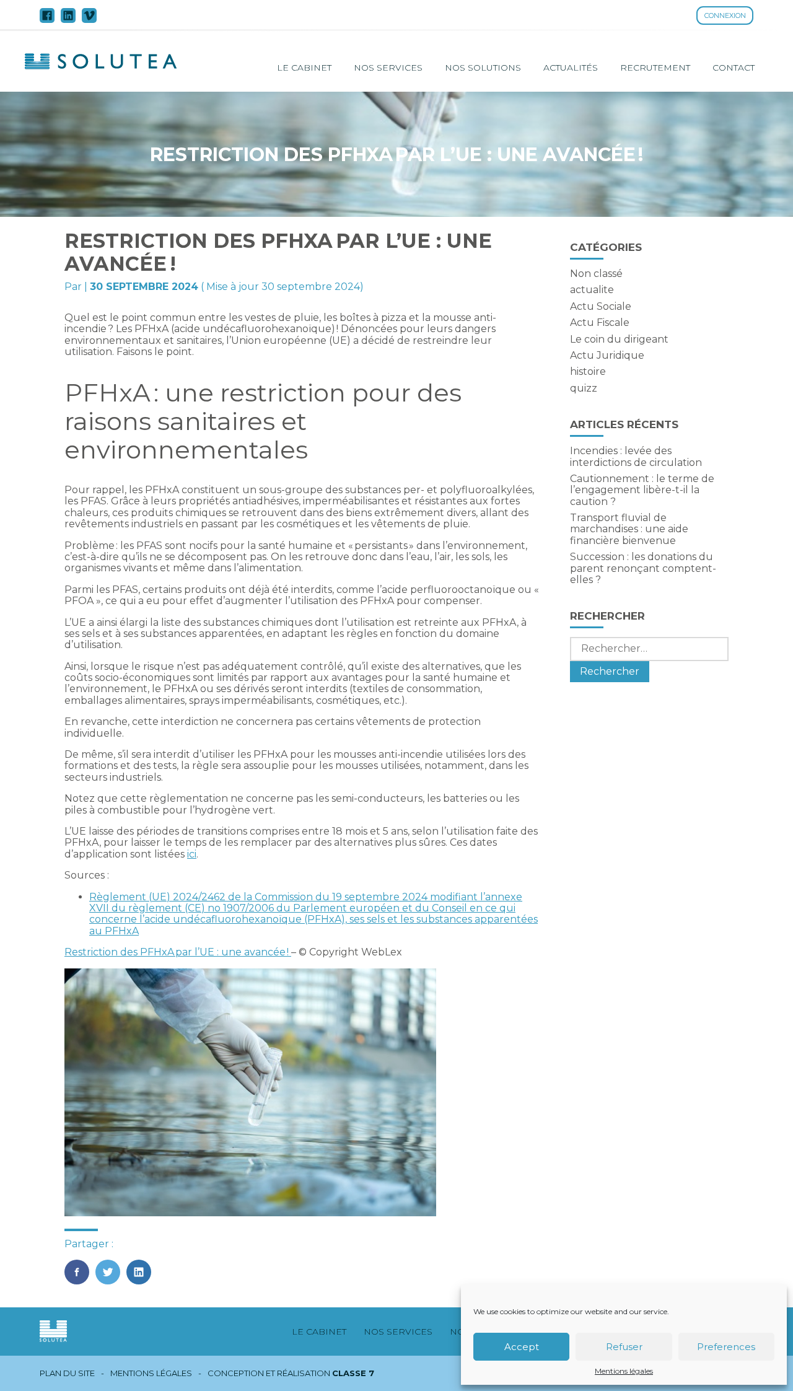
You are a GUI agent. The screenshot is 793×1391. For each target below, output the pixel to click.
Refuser (624, 1347)
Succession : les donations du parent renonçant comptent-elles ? (643, 568)
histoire (588, 371)
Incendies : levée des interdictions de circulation (636, 456)
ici (191, 854)
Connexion (725, 15)
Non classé (596, 273)
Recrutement (655, 67)
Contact (733, 67)
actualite (592, 290)
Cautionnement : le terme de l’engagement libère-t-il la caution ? (642, 490)
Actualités (570, 67)
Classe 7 (353, 1373)
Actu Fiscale (599, 322)
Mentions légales (624, 1371)
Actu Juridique (607, 355)
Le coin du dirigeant (619, 339)
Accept (521, 1347)
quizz (583, 388)
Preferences (726, 1347)
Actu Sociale (600, 306)
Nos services (388, 67)
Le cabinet (304, 67)
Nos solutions (483, 67)
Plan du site (67, 1373)
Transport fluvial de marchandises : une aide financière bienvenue (629, 529)
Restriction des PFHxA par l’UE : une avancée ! (177, 952)
